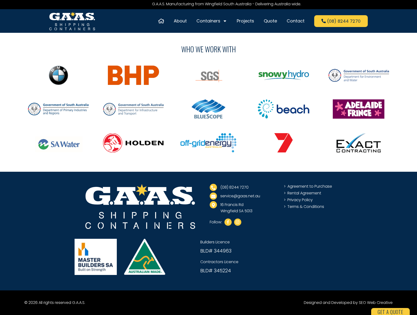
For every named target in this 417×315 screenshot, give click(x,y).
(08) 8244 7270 (234, 187)
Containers (208, 21)
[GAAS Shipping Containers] (140, 206)
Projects (245, 21)
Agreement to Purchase (309, 186)
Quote (270, 21)
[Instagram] (237, 222)
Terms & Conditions (305, 206)
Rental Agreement (304, 193)
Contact (296, 21)
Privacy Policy (300, 200)
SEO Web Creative (376, 302)
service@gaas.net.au (239, 196)
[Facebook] (228, 222)
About (180, 21)
